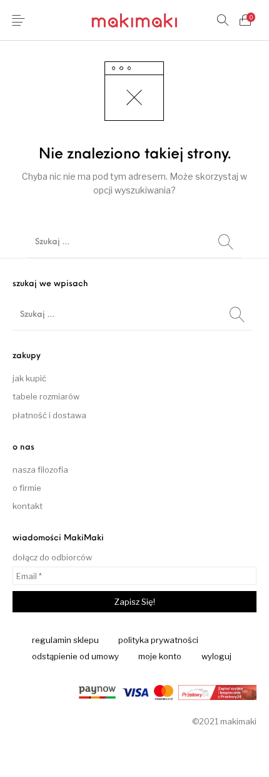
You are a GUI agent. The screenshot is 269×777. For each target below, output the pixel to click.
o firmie (27, 488)
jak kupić (29, 378)
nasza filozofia (40, 470)
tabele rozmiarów (46, 396)
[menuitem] (66, 640)
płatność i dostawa (49, 415)
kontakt (28, 506)
